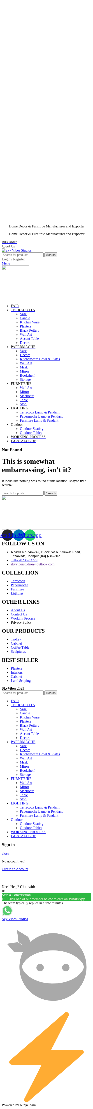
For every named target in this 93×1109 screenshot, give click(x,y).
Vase (23, 314)
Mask (24, 367)
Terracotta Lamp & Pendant (39, 412)
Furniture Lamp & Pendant (39, 420)
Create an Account (15, 869)
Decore (25, 343)
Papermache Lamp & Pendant (41, 416)
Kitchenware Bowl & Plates (40, 359)
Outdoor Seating (31, 429)
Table (24, 400)
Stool (23, 404)
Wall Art (26, 334)
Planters (25, 326)
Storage (25, 379)
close (5, 853)
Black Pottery (29, 330)
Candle (25, 318)
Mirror (24, 371)
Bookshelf (27, 375)
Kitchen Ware (30, 322)
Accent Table (29, 338)
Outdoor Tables (31, 433)
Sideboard (27, 396)
